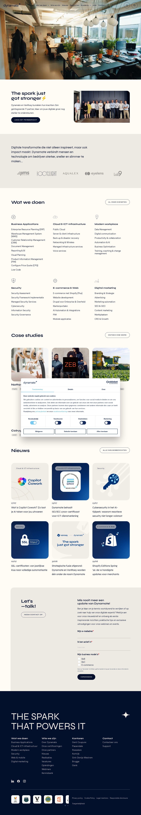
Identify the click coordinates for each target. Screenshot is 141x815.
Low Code (16, 270)
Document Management (22, 246)
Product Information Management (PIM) (27, 260)
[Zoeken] (134, 5)
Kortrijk (75, 754)
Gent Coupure (79, 742)
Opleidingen (48, 766)
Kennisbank (47, 773)
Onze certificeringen (52, 746)
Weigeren (39, 431)
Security (15, 754)
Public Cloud (59, 229)
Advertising (100, 298)
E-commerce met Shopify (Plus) (67, 293)
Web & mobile (18, 758)
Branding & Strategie (104, 293)
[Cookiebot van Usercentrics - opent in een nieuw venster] (108, 382)
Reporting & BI (18, 251)
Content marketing (103, 310)
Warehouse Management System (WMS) (26, 235)
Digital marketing (19, 762)
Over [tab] (103, 389)
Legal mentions (102, 798)
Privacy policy (77, 798)
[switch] (58, 423)
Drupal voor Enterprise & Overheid (69, 302)
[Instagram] (24, 781)
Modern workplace (20, 750)
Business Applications (22, 742)
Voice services (59, 251)
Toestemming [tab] (37, 389)
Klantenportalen (60, 306)
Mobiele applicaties (62, 319)
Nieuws (45, 754)
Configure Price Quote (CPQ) (24, 265)
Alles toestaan (102, 431)
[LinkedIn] (12, 781)
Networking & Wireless (63, 242)
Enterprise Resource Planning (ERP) (27, 229)
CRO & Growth (102, 319)
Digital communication (105, 234)
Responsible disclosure (119, 798)
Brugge (75, 762)
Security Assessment (20, 293)
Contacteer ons (110, 742)
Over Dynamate (49, 742)
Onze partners (49, 750)
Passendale (77, 746)
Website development (63, 298)
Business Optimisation (105, 247)
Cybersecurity (17, 306)
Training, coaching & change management (108, 252)
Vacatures (46, 762)
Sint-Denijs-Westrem (82, 758)
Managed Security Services (23, 302)
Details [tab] (70, 389)
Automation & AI (102, 242)
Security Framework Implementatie (27, 298)
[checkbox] (103, 661)
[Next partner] (68, 805)
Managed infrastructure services (68, 247)
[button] (42, 5)
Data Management (103, 229)
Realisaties (47, 758)
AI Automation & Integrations (66, 310)
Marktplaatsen (101, 315)
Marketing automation (105, 302)
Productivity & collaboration (108, 238)
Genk (74, 766)
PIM (55, 315)
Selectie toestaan (70, 431)
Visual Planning (18, 255)
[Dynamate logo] (12, 5)
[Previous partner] (65, 805)
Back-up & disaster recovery (66, 238)
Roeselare (77, 750)
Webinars (46, 769)
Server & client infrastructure (66, 234)
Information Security (20, 310)
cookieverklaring (60, 411)
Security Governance (21, 315)
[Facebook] (18, 781)
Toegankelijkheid (78, 804)
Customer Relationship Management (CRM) (28, 241)
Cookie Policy (89, 798)
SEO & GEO (100, 306)
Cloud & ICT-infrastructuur (24, 746)
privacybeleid (40, 411)
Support (107, 746)
